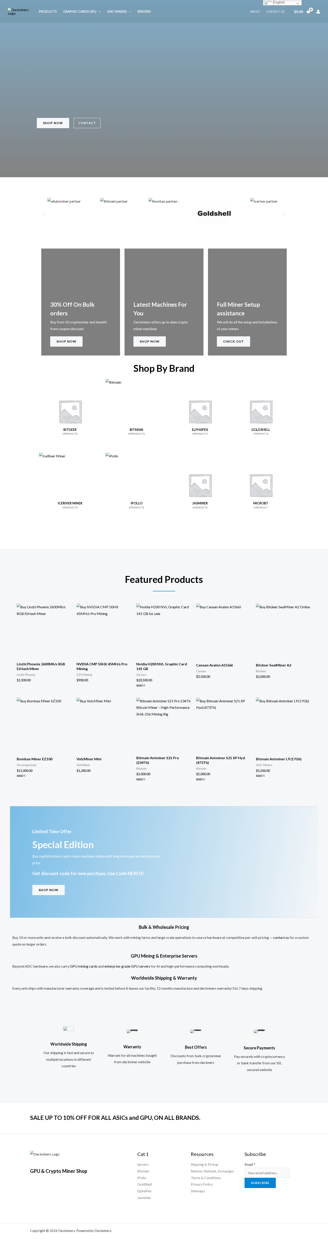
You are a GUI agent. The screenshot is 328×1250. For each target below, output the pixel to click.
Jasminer (144, 1197)
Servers (144, 11)
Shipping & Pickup (204, 1164)
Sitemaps (198, 1191)
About (255, 11)
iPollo (141, 1178)
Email (250, 1164)
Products (48, 11)
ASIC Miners (117, 11)
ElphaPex (144, 1191)
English (278, 2)
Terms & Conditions (206, 1178)
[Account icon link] (318, 12)
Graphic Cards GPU (79, 11)
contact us (281, 937)
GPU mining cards (84, 966)
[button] (98, 11)
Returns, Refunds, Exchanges (212, 1171)
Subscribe (260, 1183)
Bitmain (143, 1171)
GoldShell (144, 1184)
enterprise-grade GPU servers (127, 966)
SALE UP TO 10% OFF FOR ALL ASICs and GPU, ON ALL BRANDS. (115, 1117)
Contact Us (275, 11)
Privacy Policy (202, 1184)
